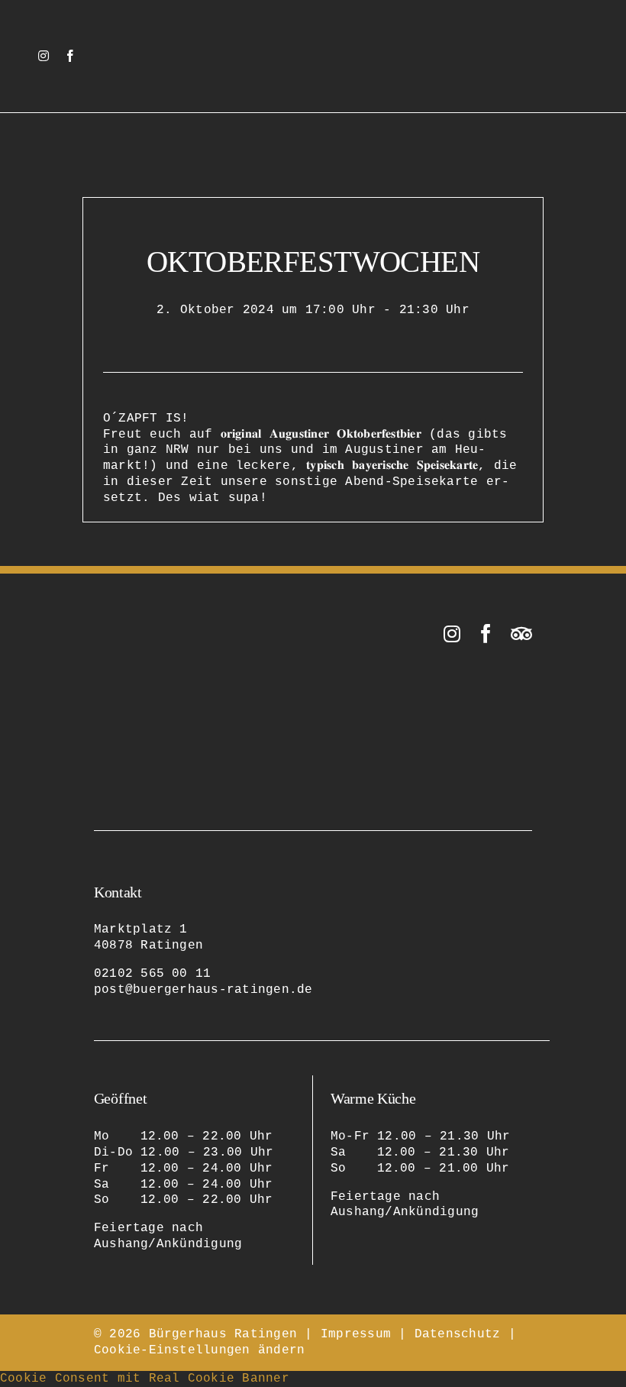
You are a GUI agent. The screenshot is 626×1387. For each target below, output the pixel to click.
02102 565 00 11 (152, 974)
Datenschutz (458, 1334)
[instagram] (43, 56)
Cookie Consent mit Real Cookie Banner (144, 1378)
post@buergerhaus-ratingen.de (203, 990)
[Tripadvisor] (521, 633)
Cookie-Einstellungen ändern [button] (199, 1350)
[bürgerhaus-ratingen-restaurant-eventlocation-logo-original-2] (170, 630)
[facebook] (70, 56)
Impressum (356, 1334)
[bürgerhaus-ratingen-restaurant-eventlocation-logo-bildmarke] (313, 29)
